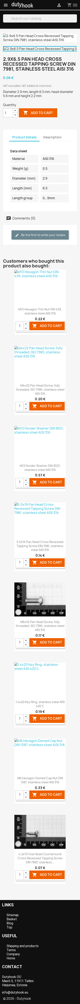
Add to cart (38, 112)
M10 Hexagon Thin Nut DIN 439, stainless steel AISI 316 (40, 311)
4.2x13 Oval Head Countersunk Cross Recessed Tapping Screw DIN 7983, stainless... (40, 858)
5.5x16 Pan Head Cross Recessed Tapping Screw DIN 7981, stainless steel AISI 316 (40, 546)
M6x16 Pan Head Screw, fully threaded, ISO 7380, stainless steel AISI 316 (40, 626)
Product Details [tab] (24, 137)
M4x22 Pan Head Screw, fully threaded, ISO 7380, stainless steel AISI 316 (40, 389)
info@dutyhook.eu (15, 992)
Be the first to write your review (43, 235)
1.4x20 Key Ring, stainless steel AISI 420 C (40, 704)
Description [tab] (52, 137)
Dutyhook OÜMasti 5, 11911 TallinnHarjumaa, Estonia (18, 981)
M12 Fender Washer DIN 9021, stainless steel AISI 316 (40, 468)
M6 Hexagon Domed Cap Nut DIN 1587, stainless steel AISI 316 (40, 780)
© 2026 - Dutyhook (17, 998)
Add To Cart (47, 326)
